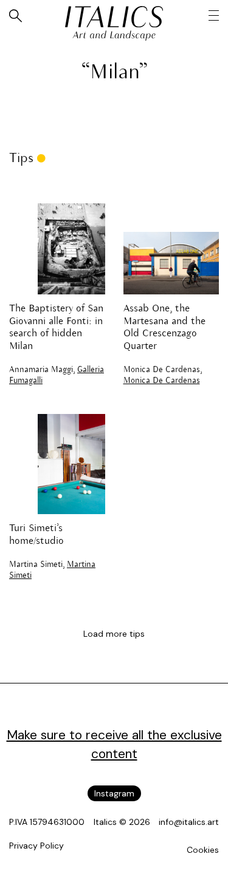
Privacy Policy (36, 845)
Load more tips (114, 633)
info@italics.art (189, 821)
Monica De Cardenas (161, 380)
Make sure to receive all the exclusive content (114, 745)
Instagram (114, 793)
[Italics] (114, 16)
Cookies (203, 849)
